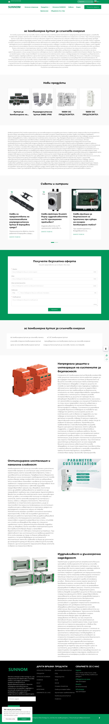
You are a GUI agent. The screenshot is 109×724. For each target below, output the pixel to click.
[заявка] (107, 359)
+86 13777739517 (81, 691)
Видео (78, 7)
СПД (56, 673)
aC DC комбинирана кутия (57, 337)
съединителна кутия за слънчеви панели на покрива (63, 345)
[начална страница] (14, 7)
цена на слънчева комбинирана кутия (25, 345)
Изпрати (54, 309)
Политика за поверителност (79, 718)
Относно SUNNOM (59, 7)
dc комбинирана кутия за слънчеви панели (27, 337)
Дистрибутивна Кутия (63, 670)
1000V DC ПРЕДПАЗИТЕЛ (66, 113)
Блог (38, 683)
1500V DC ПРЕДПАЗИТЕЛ (90, 113)
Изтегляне (44, 11)
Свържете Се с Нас (58, 11)
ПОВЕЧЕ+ (58, 699)
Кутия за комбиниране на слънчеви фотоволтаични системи (18, 113)
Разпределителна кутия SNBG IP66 (42, 113)
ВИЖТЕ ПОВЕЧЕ (14, 237)
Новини (71, 7)
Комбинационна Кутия (63, 696)
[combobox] (15, 292)
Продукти (44, 7)
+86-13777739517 (81, 681)
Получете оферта (93, 7)
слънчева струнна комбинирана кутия (25, 341)
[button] (52, 242)
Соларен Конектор (61, 686)
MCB (56, 680)
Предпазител (59, 676)
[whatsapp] (107, 355)
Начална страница (31, 7)
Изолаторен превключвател (65, 692)
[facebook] (99, 717)
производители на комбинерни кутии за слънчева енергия (67, 341)
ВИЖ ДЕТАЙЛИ (19, 98)
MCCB (57, 683)
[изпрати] (92, 1)
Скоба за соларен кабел (62, 689)
